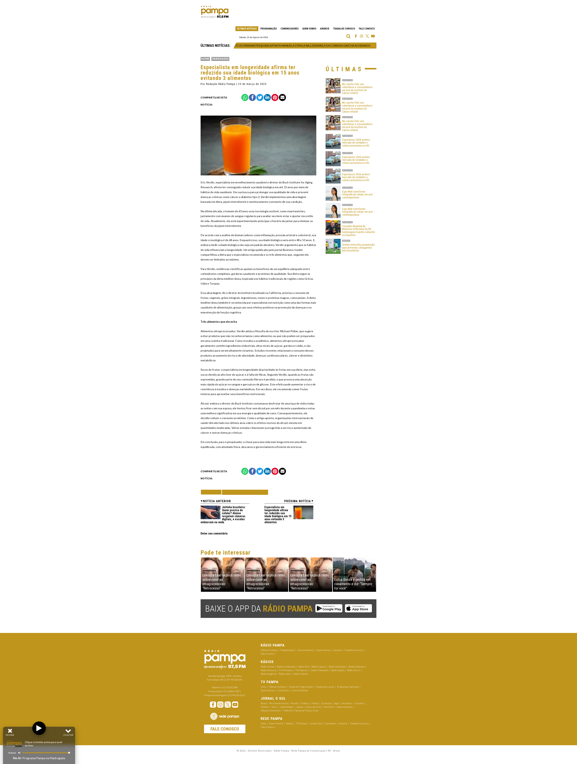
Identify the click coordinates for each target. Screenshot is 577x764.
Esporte (359, 703)
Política (304, 703)
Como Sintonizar (300, 690)
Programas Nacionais (348, 686)
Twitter (367, 36)
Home (205, 58)
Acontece (347, 703)
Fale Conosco (367, 28)
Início (263, 686)
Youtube (373, 36)
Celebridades (286, 706)
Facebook (356, 36)
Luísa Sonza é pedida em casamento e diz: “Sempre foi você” (353, 583)
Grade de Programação (301, 686)
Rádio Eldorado (356, 666)
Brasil (263, 703)
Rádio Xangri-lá (268, 673)
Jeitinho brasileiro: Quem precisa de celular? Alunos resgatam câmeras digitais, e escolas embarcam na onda (223, 514)
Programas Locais (325, 686)
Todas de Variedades (245, 492)
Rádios (289, 723)
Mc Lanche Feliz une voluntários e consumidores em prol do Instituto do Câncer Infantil (357, 89)
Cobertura (283, 690)
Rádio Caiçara (318, 666)
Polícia (314, 703)
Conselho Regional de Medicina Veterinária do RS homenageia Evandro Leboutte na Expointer (358, 231)
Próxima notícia (297, 501)
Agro (336, 703)
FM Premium (285, 670)
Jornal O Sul (316, 723)
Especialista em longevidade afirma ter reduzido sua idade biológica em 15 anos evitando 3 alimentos (278, 514)
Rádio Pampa (215, 12)
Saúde (299, 706)
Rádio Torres (353, 670)
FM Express (301, 670)
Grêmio (265, 706)
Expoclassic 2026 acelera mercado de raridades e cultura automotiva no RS (356, 142)
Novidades (330, 723)
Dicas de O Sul (313, 706)
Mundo (294, 703)
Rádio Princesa (268, 670)
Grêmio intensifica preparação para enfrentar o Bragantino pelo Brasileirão (358, 247)
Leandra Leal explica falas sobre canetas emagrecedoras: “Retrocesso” (221, 581)
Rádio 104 (303, 666)
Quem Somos (309, 28)
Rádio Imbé (284, 673)
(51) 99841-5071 (232, 691)
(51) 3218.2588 (230, 687)
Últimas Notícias (247, 28)
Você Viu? (329, 706)
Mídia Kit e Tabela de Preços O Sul (300, 710)
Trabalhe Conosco (344, 28)
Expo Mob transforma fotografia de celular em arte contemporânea (357, 194)
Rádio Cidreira (300, 673)
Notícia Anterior (217, 501)
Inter (274, 706)
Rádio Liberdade (337, 666)
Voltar (212, 492)
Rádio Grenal (267, 666)
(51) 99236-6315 (236, 695)
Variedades (220, 58)
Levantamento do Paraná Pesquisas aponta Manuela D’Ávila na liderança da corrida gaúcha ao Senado (278, 45)
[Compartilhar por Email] (282, 97)
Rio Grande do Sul (278, 703)
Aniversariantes (345, 706)
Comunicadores (290, 28)
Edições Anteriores (270, 710)
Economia (326, 703)
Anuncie (324, 28)
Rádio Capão (337, 670)
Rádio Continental (286, 666)
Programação (268, 28)
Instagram (361, 36)
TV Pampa (301, 723)
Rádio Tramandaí (319, 670)
